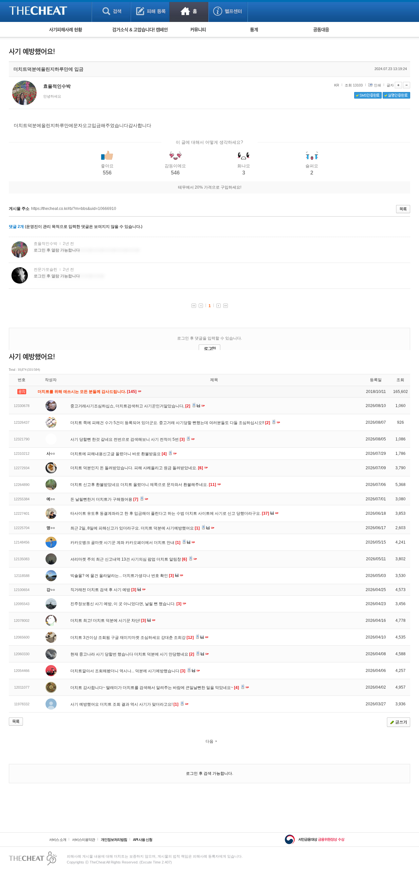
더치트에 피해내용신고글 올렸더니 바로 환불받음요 (118, 454)
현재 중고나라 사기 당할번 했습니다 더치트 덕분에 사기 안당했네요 (132, 654)
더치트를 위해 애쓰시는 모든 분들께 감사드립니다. (87, 391)
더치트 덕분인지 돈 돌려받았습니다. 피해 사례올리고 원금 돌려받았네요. (136, 468)
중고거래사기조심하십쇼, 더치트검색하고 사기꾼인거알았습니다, (130, 406)
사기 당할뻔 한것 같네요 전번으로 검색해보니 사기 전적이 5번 (127, 439)
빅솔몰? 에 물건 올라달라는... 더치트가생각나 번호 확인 (122, 575)
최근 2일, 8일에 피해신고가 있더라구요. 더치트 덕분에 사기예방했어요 (135, 528)
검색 (111, 11)
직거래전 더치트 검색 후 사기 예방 (103, 589)
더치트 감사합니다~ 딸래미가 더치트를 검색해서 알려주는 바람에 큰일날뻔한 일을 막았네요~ (154, 687)
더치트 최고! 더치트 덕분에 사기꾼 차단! (108, 620)
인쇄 (377, 85)
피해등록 (150, 11)
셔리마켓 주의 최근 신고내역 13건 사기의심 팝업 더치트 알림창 (128, 559)
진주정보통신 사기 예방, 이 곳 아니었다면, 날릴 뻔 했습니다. (125, 604)
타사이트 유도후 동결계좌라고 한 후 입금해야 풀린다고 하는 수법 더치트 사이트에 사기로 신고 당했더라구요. (169, 513)
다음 (209, 741)
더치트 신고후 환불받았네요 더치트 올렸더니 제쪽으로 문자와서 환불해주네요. (143, 484)
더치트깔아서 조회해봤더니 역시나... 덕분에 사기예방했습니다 (127, 671)
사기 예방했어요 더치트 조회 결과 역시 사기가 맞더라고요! (124, 704)
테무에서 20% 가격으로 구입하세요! (209, 187)
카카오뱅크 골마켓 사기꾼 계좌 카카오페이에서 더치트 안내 (125, 542)
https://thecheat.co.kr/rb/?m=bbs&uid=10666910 (73, 208)
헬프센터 (228, 11)
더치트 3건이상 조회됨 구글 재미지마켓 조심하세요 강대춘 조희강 (132, 637)
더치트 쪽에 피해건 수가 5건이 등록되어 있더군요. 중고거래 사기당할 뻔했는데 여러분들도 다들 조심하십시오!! (170, 422)
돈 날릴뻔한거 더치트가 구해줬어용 (104, 499)
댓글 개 (16, 226)
